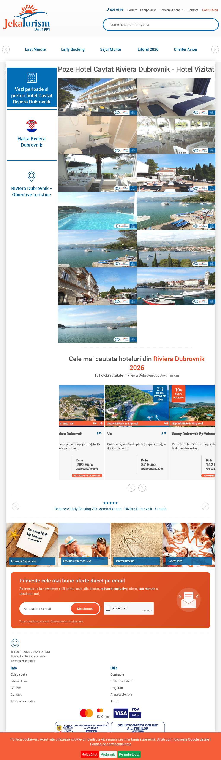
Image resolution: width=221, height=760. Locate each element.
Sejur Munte (110, 49)
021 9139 (116, 9)
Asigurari (116, 688)
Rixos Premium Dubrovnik (72, 434)
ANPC (114, 701)
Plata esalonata (121, 694)
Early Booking (73, 49)
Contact (193, 10)
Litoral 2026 (148, 49)
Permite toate (129, 754)
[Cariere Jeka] (189, 545)
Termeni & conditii (172, 10)
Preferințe (108, 754)
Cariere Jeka (175, 561)
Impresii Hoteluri (124, 561)
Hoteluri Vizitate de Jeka (77, 561)
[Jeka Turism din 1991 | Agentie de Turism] (26, 29)
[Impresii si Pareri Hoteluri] (137, 545)
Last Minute (35, 49)
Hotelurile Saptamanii (23, 561)
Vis (136, 434)
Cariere (132, 10)
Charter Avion (185, 49)
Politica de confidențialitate (110, 744)
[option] (35, 49)
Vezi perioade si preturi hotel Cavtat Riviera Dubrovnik (31, 95)
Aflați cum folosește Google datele (183, 739)
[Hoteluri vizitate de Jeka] (84, 545)
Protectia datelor (121, 681)
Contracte (117, 674)
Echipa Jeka (148, 10)
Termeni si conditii (23, 661)
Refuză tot (89, 754)
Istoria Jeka (19, 681)
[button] (97, 97)
